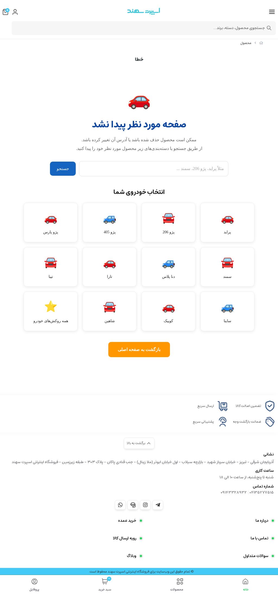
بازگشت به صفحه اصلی (139, 349)
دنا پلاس (168, 267)
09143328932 (234, 492)
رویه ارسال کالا (124, 538)
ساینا (227, 311)
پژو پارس (50, 223)
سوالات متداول (255, 556)
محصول (245, 43)
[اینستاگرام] (145, 505)
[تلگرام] (157, 505)
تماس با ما (259, 538)
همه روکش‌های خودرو (50, 311)
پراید (227, 223)
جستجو (63, 168)
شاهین (109, 311)
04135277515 (261, 492)
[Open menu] (272, 12)
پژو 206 (168, 223)
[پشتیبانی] (132, 505)
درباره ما (261, 520)
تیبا (51, 267)
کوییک (168, 311)
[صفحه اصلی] (261, 43)
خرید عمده (127, 520)
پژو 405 (109, 223)
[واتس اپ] (120, 505)
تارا (109, 267)
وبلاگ (131, 556)
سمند (227, 267)
